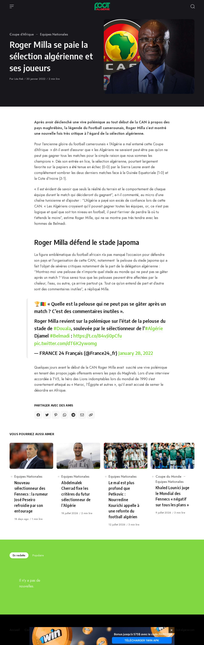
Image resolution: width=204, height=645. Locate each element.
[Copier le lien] (91, 415)
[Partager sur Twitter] (47, 415)
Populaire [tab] (38, 555)
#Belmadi (60, 336)
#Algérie (154, 328)
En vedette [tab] (19, 555)
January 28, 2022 (135, 353)
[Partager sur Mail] (82, 415)
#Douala (62, 328)
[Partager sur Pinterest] (56, 415)
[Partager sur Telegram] (73, 415)
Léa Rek (18, 79)
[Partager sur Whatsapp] (65, 415)
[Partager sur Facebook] (38, 415)
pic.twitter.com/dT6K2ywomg (65, 343)
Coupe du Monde (168, 476)
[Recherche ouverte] (193, 6)
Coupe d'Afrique (22, 34)
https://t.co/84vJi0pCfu (97, 336)
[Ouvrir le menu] (12, 6)
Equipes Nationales (54, 34)
